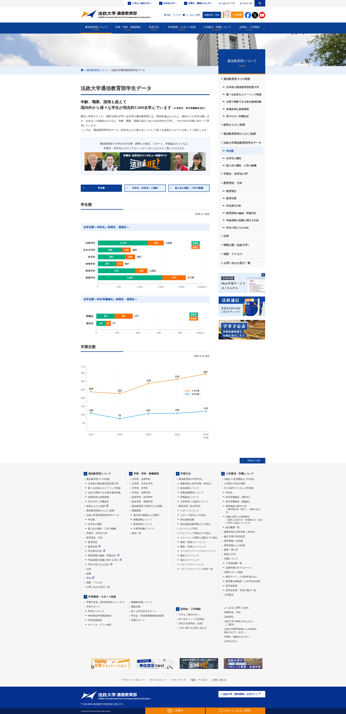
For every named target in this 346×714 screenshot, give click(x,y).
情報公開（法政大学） (236, 245)
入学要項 (228, 594)
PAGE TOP (254, 460)
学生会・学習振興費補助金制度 (147, 615)
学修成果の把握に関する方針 (242, 220)
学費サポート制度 (233, 572)
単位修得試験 (187, 519)
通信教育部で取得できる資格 (147, 506)
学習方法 (154, 28)
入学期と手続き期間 (234, 483)
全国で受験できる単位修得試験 (243, 101)
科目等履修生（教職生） (238, 501)
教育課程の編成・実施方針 (241, 213)
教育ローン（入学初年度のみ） (242, 576)
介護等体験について (143, 528)
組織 (88, 573)
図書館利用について (141, 602)
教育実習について (142, 524)
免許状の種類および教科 (146, 515)
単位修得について (189, 488)
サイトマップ (179, 679)
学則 (88, 578)
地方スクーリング (189, 560)
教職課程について (142, 519)
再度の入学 (230, 554)
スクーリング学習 (188, 528)
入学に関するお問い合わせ (193, 628)
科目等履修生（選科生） (238, 497)
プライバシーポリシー (133, 679)
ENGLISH (247, 3)
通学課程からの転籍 (234, 545)
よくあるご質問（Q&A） (237, 607)
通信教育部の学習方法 (190, 479)
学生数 (101, 188)
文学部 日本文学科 (142, 483)
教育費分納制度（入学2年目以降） (244, 581)
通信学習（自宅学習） (190, 506)
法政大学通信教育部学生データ (242, 142)
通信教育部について (96, 28)
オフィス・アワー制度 (99, 624)
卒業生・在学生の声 (235, 173)
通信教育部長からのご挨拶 (239, 133)
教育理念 (231, 191)
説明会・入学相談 (249, 28)
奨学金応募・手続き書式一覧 (241, 590)
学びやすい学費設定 (237, 116)
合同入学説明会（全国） (191, 623)
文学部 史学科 (140, 488)
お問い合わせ (219, 679)
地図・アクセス (174, 15)
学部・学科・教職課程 (128, 28)
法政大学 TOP (228, 3)
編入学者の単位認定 (234, 536)
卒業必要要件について (192, 492)
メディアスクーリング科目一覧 (196, 569)
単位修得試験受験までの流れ (195, 524)
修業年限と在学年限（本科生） (196, 483)
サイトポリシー (158, 679)
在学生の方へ (169, 3)
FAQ (238, 710)
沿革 (226, 236)
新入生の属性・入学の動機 (189, 188)
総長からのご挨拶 (234, 124)
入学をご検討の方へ (142, 3)
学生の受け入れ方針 (237, 227)
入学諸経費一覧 (234, 563)
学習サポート (93, 606)
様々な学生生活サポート (144, 611)
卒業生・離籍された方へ (200, 3)
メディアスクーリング (192, 564)
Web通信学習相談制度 (99, 615)
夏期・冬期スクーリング (193, 546)
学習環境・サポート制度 (182, 28)
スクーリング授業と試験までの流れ (199, 537)
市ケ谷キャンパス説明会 (191, 619)
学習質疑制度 (95, 620)
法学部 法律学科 (141, 479)
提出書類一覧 (233, 527)
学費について (231, 558)
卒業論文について (189, 497)
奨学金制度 (231, 585)
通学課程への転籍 (233, 541)
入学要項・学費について (217, 28)
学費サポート (138, 620)
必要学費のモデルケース (238, 567)
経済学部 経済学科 (142, 497)
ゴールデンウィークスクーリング (197, 551)
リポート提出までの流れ (193, 515)
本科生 (229, 492)
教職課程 (136, 510)
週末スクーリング (189, 555)
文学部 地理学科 (141, 492)
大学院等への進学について (194, 501)
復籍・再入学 (231, 549)
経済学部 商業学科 (142, 501)
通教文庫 (135, 606)
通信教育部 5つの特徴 (236, 79)
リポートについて (189, 510)
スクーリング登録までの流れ (195, 533)
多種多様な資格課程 (237, 109)
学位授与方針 (233, 205)
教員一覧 (136, 533)
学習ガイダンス (96, 611)
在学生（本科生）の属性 (145, 188)
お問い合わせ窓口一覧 (236, 263)
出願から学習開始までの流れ (239, 479)
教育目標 (231, 198)
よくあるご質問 (193, 15)
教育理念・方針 (232, 183)
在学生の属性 (233, 158)
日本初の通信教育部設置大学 (242, 87)
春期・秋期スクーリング (193, 542)
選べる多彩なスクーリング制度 (243, 94)
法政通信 (229, 616)
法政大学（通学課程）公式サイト (240, 694)
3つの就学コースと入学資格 (238, 488)
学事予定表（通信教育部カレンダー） (106, 602)
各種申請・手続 (211, 15)
